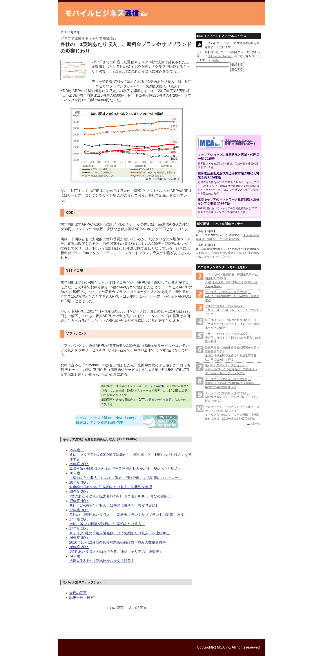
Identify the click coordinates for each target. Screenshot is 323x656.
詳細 (216, 60)
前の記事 (117, 608)
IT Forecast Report (220, 56)
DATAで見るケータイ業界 (154, 399)
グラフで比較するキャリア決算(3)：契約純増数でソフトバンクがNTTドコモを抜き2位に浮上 (232, 397)
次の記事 (136, 608)
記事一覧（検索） (83, 597)
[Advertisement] (228, 103)
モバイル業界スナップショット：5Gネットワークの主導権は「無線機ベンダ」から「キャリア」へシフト (231, 369)
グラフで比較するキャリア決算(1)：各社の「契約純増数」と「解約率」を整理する (232, 296)
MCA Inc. (224, 647)
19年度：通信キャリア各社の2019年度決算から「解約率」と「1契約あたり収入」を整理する (130, 454)
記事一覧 (255, 423)
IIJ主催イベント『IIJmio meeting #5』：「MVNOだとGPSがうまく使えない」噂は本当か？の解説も (232, 323)
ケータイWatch (154, 386)
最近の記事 (78, 593)
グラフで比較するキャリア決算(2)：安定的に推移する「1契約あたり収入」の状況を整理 (233, 337)
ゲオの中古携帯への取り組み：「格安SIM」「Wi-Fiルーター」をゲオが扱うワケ (232, 310)
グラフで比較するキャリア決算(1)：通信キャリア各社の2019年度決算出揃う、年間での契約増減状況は (232, 383)
